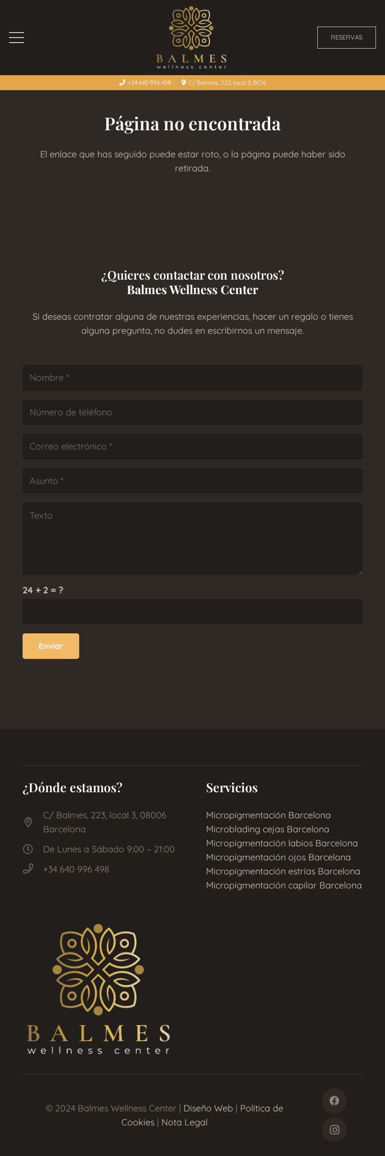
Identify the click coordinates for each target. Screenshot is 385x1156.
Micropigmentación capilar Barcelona (284, 885)
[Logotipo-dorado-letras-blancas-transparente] (192, 38)
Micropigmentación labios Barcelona (282, 843)
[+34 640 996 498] (33, 869)
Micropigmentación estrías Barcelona (283, 871)
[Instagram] (334, 1129)
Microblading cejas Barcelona (267, 829)
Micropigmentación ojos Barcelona (278, 857)
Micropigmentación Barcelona (268, 815)
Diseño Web (208, 1108)
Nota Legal (184, 1122)
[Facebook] (334, 1100)
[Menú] (17, 37)
